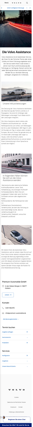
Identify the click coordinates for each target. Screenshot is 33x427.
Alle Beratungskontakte (10, 319)
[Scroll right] (30, 8)
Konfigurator (6, 355)
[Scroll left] (2, 8)
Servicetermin (6, 337)
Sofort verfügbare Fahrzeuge (15, 8)
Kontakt (21, 407)
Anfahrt (7, 295)
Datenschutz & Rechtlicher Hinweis (16, 402)
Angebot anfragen (7, 332)
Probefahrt (5, 343)
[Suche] (27, 2)
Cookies (16, 397)
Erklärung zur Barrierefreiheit (16, 412)
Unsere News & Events (9, 366)
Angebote (5, 361)
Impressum (13, 407)
